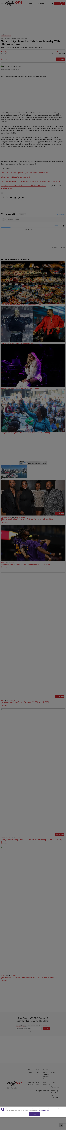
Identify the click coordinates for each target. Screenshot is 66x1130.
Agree (34, 1114)
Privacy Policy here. (44, 1110)
